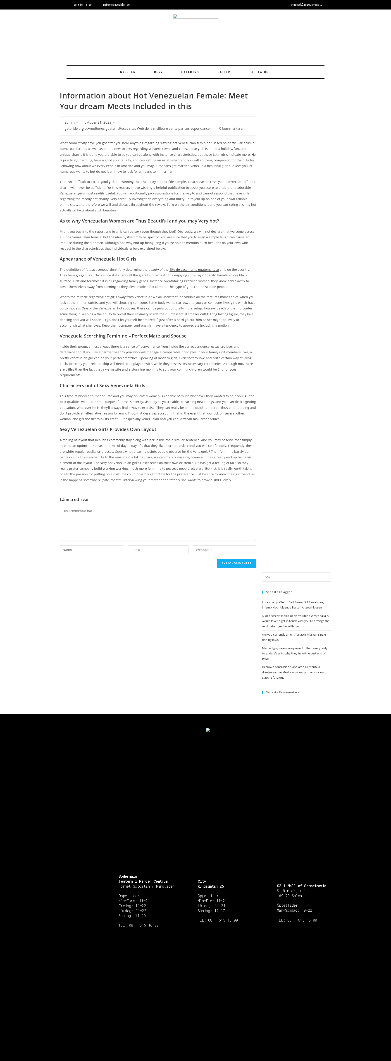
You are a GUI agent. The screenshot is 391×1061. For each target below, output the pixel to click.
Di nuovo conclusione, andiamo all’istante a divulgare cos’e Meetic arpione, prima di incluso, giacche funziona (294, 672)
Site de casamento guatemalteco (194, 269)
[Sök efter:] (296, 577)
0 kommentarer (231, 128)
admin (70, 122)
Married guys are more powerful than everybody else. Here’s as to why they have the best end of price (294, 653)
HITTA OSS (261, 72)
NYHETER (128, 72)
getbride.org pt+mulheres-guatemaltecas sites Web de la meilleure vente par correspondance (137, 128)
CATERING (190, 72)
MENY (158, 72)
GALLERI (224, 72)
